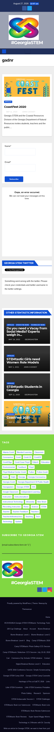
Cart (8, 658)
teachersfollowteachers (12, 517)
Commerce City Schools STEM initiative (27, 658)
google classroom (10, 492)
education (45, 462)
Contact (47, 658)
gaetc (5, 477)
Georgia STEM (23, 487)
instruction (7, 497)
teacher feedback (20, 512)
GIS (33, 487)
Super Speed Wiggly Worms (39, 717)
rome (26, 507)
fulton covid (42, 472)
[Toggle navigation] (28, 51)
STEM (43, 507)
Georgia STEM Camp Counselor (38, 676)
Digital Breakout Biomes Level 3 (28, 664)
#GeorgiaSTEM (27, 42)
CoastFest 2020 (15, 107)
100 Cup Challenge (14, 629)
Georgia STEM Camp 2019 (13, 676)
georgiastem (8, 487)
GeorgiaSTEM (31, 339)
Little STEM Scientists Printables (37, 687)
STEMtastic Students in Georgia (24, 388)
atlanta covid (8, 452)
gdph (13, 477)
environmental (9, 467)
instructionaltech (21, 497)
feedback (22, 467)
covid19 (37, 457)
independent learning (30, 492)
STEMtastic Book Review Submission (35, 711)
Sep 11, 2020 (11, 112)
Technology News (38, 325)
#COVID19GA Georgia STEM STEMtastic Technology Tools (27, 623)
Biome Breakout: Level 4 (15, 641)
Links (48, 682)
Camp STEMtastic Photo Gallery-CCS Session (32, 646)
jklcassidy (30, 502)
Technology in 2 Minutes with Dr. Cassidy (34, 723)
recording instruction (12, 507)
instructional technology (13, 502)
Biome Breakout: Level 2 (40, 635)
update (18, 521)
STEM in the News (22, 325)
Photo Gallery (26, 693)
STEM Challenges (43, 699)
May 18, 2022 (14, 339)
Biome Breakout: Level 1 (20, 635)
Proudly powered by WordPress (19, 603)
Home (48, 617)
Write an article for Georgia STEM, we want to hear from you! (27, 728)
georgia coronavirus (36, 477)
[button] (50, 51)
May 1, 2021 (14, 367)
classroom (39, 452)
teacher (6, 512)
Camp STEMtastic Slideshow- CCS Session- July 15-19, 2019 (26, 652)
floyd (31, 467)
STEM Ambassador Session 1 (22, 699)
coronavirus (8, 457)
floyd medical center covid (14, 472)
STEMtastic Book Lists (41, 705)
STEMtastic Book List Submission (17, 705)
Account (33, 629)
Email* (8, 162)
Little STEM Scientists (14, 687)
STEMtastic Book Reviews (16, 717)
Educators (46, 664)
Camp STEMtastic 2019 (41, 641)
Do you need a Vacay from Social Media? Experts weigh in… (27, 331)
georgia (21, 477)
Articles (8, 101)
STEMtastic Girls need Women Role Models (23, 360)
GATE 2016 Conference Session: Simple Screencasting (29, 670)
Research (37, 693)
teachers (35, 512)
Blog (28, 641)
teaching (29, 517)
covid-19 (27, 457)
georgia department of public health (33, 482)
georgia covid (9, 482)
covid (18, 457)
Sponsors (46, 693)
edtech (35, 462)
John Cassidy (28, 112)
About (25, 629)
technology (7, 521)
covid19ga (7, 462)
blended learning (24, 452)
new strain (41, 502)
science (35, 507)
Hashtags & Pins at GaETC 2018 (31, 682)
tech (38, 517)
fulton (31, 472)
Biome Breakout (44, 629)
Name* (8, 146)
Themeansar (26, 609)
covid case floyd (22, 462)
